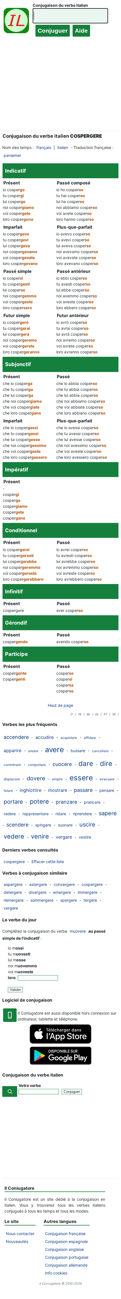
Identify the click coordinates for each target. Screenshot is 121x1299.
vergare (64, 837)
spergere (68, 900)
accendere (16, 737)
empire (57, 779)
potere (39, 801)
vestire (85, 837)
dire (106, 763)
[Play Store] (60, 1063)
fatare (8, 790)
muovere (78, 931)
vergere (11, 908)
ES (96, 714)
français (43, 147)
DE (114, 714)
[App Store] (60, 1042)
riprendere (82, 813)
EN (88, 714)
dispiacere (12, 779)
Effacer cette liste (48, 861)
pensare (106, 790)
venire (40, 836)
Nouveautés (17, 1241)
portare (13, 801)
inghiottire (30, 790)
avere (54, 749)
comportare (37, 765)
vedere (14, 836)
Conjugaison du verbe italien (60, 5)
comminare (12, 765)
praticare (92, 802)
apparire (12, 750)
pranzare (66, 802)
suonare (65, 825)
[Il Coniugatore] (16, 21)
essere (81, 777)
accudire (44, 737)
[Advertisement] (60, 89)
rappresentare (36, 813)
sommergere (41, 900)
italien (62, 147)
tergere (90, 900)
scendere (17, 825)
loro (12, 977)
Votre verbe (30, 1085)
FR (79, 714)
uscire (87, 824)
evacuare (107, 779)
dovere (36, 778)
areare (33, 751)
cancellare (100, 751)
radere (10, 813)
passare (83, 790)
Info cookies (56, 1273)
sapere (108, 813)
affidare (90, 738)
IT (72, 714)
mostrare (57, 790)
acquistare (68, 738)
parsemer (12, 155)
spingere (43, 825)
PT (105, 714)
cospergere (14, 861)
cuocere (62, 764)
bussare (78, 750)
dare (86, 763)
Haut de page (60, 705)
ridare (60, 813)
